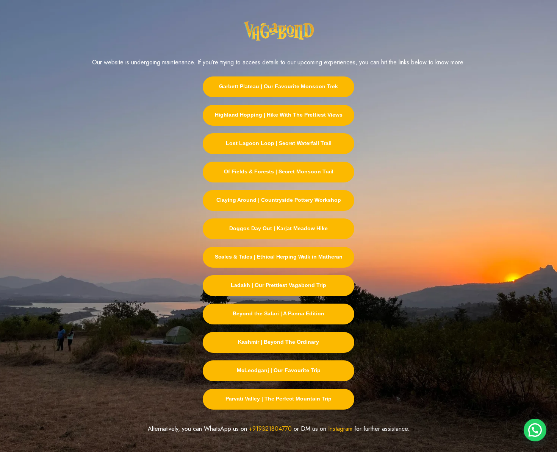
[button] (535, 430)
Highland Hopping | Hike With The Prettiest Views (279, 115)
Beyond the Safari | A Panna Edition (278, 313)
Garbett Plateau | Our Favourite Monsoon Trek (278, 86)
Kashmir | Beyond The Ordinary (278, 342)
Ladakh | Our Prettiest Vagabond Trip (278, 285)
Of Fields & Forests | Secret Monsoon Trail (278, 171)
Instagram (340, 428)
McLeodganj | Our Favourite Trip (279, 370)
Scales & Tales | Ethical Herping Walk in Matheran (279, 257)
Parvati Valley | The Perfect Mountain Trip (278, 399)
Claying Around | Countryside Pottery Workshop (278, 200)
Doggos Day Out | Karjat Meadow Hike (278, 228)
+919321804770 (270, 428)
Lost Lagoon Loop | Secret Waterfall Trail (279, 143)
